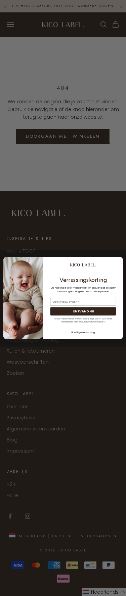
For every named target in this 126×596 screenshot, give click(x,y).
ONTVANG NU (82, 311)
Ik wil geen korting (83, 332)
